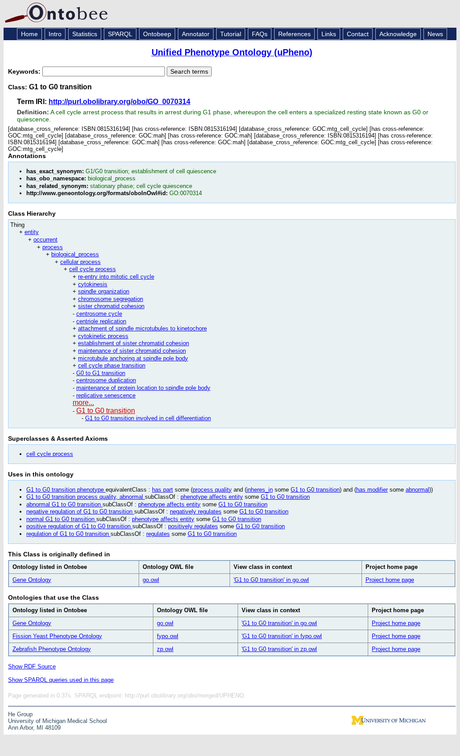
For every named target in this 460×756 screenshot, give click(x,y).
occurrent (45, 239)
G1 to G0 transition (105, 410)
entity (32, 232)
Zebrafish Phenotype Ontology (51, 649)
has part (162, 489)
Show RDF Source (32, 666)
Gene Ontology (31, 579)
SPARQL (120, 34)
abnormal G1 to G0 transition (64, 504)
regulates (158, 533)
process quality (212, 489)
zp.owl (165, 649)
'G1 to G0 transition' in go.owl (271, 579)
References (294, 34)
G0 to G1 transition (100, 373)
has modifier (372, 489)
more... (83, 402)
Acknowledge (398, 34)
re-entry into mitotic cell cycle (116, 276)
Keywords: (25, 71)
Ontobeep (157, 34)
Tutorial (230, 34)
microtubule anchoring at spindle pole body (133, 358)
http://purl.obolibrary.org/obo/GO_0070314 (119, 101)
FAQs (259, 34)
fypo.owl (167, 636)
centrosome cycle (99, 313)
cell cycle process (92, 269)
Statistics (84, 34)
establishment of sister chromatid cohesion (133, 343)
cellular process (80, 262)
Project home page (390, 579)
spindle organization (103, 291)
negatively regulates (196, 511)
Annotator (195, 34)
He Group (20, 714)
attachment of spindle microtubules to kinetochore (142, 328)
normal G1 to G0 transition (61, 519)
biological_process (75, 254)
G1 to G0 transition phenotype (66, 489)
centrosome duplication (106, 380)
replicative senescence (106, 395)
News (435, 34)
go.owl (151, 579)
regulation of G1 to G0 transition (68, 533)
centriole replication (101, 321)
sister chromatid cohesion (111, 306)
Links (328, 34)
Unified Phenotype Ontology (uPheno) (232, 52)
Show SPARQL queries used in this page (61, 680)
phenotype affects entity (212, 496)
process (52, 247)
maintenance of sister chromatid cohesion (132, 350)
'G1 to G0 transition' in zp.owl (279, 649)
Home (29, 34)
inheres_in (259, 489)
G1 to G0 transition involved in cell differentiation (148, 418)
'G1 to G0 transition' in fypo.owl (282, 636)
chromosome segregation (110, 299)
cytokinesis (92, 284)
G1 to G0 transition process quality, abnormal (85, 496)
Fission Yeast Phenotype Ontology (57, 636)
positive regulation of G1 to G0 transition (79, 526)
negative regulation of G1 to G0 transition (80, 511)
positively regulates (193, 526)
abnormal (417, 489)
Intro (55, 34)
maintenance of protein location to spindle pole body (143, 387)
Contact (358, 34)
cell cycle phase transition (111, 365)
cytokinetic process (103, 336)
